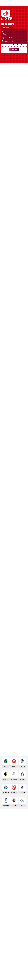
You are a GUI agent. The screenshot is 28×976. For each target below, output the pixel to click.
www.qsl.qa (16, 970)
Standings (4, 828)
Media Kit (4, 920)
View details (14, 94)
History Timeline (6, 838)
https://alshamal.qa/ (7, 27)
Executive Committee (7, 934)
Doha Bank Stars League (8, 823)
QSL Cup (3, 888)
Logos (3, 925)
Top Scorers (4, 830)
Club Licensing (5, 947)
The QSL (3, 932)
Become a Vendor (6, 944)
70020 (5, 34)
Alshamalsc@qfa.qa (9, 41)
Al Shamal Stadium (8, 37)
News (2, 912)
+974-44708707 (8, 31)
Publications (4, 949)
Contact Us (4, 956)
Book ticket (15, 50)
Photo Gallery (5, 915)
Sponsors (4, 845)
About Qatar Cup (5, 879)
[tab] (3, 68)
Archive (3, 833)
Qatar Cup (4, 869)
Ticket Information (6, 840)
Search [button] (21, 3)
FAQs (2, 959)
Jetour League (5, 852)
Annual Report (5, 942)
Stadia (3, 843)
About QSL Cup (5, 901)
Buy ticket (15, 489)
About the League (6, 835)
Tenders (3, 937)
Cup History (4, 876)
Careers (3, 939)
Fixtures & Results (6, 825)
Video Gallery (5, 917)
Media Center (5, 923)
